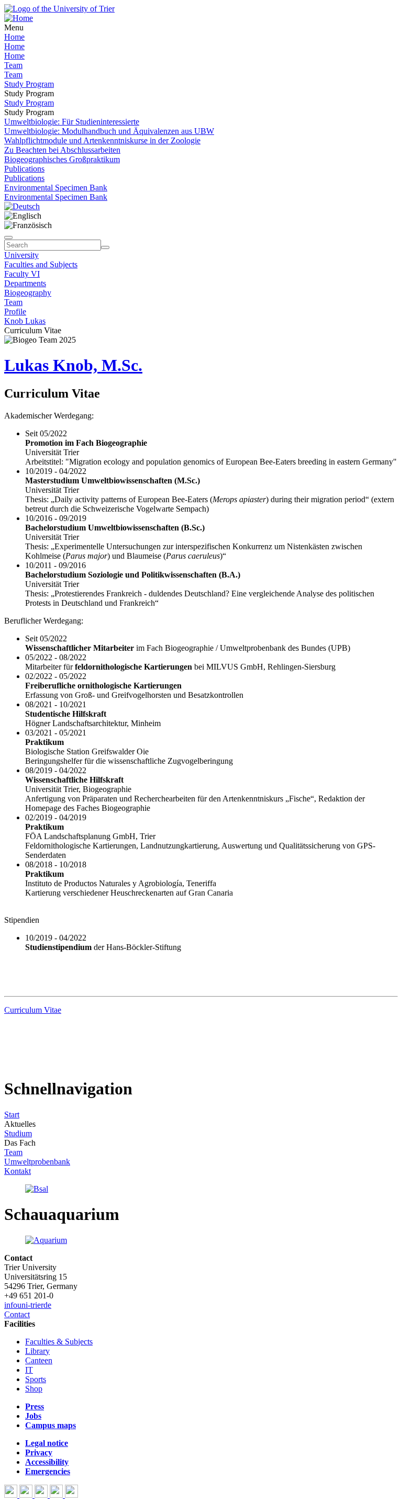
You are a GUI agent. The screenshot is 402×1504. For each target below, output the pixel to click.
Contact (17, 1314)
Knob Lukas (25, 320)
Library (37, 1351)
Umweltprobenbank (37, 1161)
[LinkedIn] (71, 1494)
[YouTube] (42, 1494)
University (21, 255)
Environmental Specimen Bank (55, 187)
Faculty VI (22, 273)
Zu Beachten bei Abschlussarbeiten (62, 149)
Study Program (29, 84)
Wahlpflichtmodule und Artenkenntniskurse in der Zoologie (102, 140)
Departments (25, 283)
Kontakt (17, 1171)
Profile (15, 311)
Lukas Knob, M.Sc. (73, 365)
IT (29, 1369)
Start (11, 1114)
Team (13, 65)
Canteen (38, 1360)
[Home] (18, 18)
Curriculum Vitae (32, 1009)
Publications (24, 168)
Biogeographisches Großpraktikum (62, 159)
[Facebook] (11, 1494)
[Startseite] (59, 8)
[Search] (105, 247)
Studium (18, 1133)
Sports (35, 1379)
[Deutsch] (22, 206)
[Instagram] (57, 1494)
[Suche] (8, 237)
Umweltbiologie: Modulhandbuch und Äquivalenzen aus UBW (109, 131)
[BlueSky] (27, 1494)
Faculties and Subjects (40, 264)
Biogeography (27, 292)
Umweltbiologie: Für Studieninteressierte (71, 121)
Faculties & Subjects (59, 1341)
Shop (33, 1388)
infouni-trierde (27, 1305)
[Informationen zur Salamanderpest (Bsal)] (36, 1188)
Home (14, 36)
